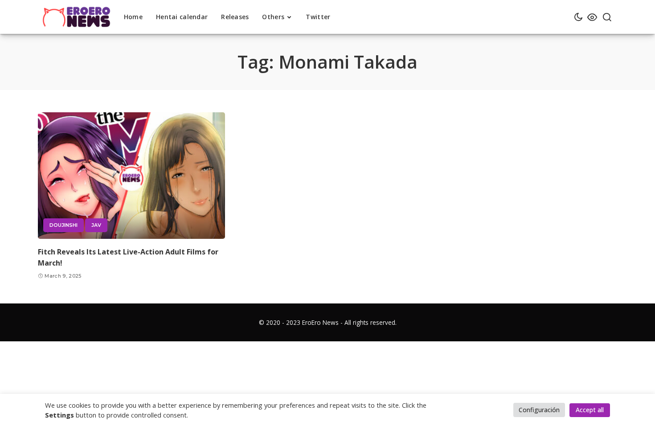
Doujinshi (63, 225)
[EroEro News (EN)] (76, 17)
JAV (96, 225)
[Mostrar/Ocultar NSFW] (592, 17)
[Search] (607, 17)
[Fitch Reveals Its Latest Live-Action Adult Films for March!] (131, 175)
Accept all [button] (590, 410)
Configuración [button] (539, 410)
